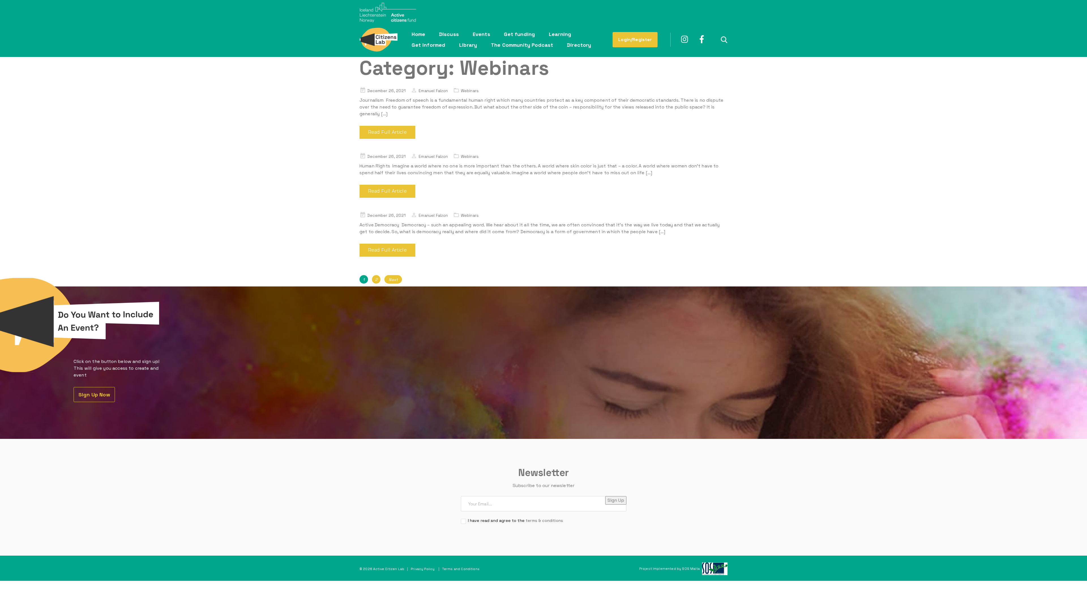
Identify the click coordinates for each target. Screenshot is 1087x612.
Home (418, 34)
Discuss (449, 34)
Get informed (428, 45)
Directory (579, 45)
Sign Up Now (94, 394)
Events (481, 34)
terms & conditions (544, 520)
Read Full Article (387, 132)
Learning (560, 34)
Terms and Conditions (461, 569)
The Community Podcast (522, 45)
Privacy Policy (423, 569)
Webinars (470, 90)
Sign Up (615, 500)
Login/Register (635, 39)
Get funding (519, 34)
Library (468, 45)
